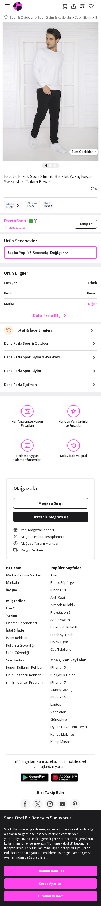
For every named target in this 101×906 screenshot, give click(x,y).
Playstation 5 (60, 612)
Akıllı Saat (58, 598)
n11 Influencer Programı (24, 683)
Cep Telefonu (61, 650)
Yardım (11, 616)
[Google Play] (35, 777)
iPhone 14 (58, 590)
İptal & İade (15, 630)
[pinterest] (75, 808)
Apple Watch (60, 620)
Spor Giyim (83, 18)
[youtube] (62, 808)
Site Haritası (15, 660)
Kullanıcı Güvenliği (20, 645)
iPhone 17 (58, 683)
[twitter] (37, 808)
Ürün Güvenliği (17, 653)
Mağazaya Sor (17, 227)
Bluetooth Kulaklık (64, 627)
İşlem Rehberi (16, 638)
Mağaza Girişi (50, 503)
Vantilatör (58, 712)
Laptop (56, 705)
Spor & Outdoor (22, 18)
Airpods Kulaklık (63, 605)
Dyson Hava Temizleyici (69, 727)
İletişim (11, 590)
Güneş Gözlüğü (63, 690)
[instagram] (50, 808)
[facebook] (25, 808)
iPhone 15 (58, 667)
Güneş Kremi (60, 720)
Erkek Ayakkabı (62, 635)
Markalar (13, 583)
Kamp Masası (61, 742)
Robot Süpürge (62, 583)
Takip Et (86, 224)
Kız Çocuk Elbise (63, 675)
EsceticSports (16, 220)
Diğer (92, 303)
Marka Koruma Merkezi (24, 575)
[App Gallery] (64, 777)
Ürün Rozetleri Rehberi (23, 675)
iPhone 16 (58, 697)
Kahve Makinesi (63, 734)
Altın (54, 575)
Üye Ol (11, 608)
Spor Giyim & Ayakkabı (54, 18)
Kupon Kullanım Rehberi (25, 667)
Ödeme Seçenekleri (21, 623)
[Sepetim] (65, 6)
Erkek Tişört (59, 642)
